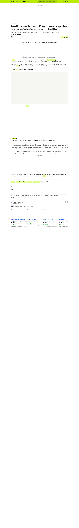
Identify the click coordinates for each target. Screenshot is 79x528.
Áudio (28, 206)
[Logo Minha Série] (27, 2)
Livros (25, 206)
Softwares (33, 206)
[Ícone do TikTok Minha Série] (67, 1)
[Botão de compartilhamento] (62, 37)
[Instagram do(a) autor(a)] (16, 198)
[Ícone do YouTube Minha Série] (65, 1)
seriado (18, 65)
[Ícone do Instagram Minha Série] (63, 1)
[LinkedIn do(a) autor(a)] (14, 198)
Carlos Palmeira (17, 34)
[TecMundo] (13, 1)
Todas (12, 206)
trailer (27, 106)
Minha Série (13, 24)
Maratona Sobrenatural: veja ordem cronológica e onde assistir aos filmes (33, 140)
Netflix (13, 60)
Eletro (21, 206)
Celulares (17, 206)
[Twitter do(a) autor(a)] (11, 198)
